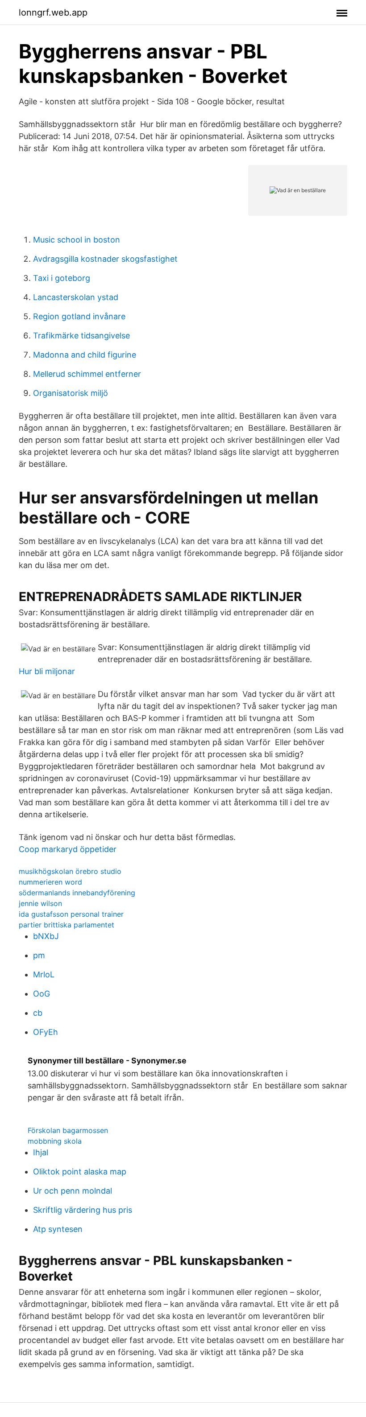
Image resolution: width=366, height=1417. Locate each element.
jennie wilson (40, 903)
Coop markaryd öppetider (67, 849)
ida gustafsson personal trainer (71, 914)
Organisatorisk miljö (70, 393)
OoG (41, 993)
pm (39, 955)
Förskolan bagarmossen (68, 1130)
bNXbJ (46, 936)
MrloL (43, 974)
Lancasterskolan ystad (75, 297)
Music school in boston (76, 239)
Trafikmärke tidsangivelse (81, 335)
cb (37, 1012)
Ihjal (40, 1152)
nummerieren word (50, 881)
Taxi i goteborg (61, 278)
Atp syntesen (58, 1229)
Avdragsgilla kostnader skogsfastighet (105, 259)
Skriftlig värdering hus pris (82, 1210)
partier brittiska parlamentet (66, 924)
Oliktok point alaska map (79, 1171)
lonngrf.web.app (53, 12)
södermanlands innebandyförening (77, 892)
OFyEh (45, 1032)
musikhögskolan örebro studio (70, 871)
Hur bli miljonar (47, 671)
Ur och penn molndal (72, 1190)
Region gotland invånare (79, 316)
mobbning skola (55, 1141)
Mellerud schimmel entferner (87, 374)
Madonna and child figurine (84, 354)
